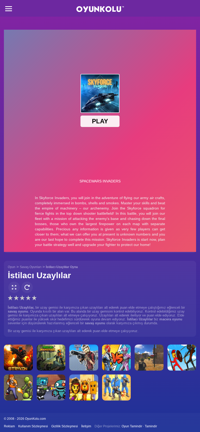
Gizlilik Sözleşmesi (64, 426)
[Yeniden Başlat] (27, 287)
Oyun (11, 267)
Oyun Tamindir (132, 426)
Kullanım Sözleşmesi (33, 426)
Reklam (9, 426)
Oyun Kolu (100, 9)
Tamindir (151, 426)
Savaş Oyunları (30, 267)
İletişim (86, 426)
